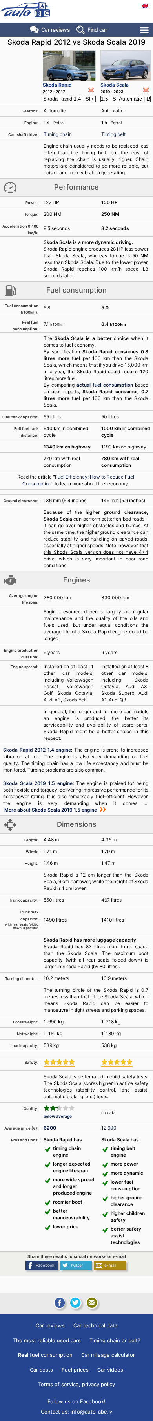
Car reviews (55, 29)
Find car (97, 29)
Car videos (110, 1370)
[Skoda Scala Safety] (117, 1063)
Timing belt (113, 134)
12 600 (109, 1128)
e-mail (110, 1265)
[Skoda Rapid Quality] (59, 1108)
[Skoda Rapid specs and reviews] (69, 65)
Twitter (76, 1265)
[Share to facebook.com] (59, 1302)
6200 (50, 1128)
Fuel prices (75, 1370)
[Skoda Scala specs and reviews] (125, 65)
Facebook (45, 1265)
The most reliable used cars (47, 1340)
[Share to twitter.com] (75, 1302)
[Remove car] (91, 90)
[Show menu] (145, 30)
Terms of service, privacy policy (76, 1384)
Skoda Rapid (57, 85)
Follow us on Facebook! (76, 1401)
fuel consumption (45, 1355)
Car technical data (95, 1325)
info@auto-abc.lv (91, 1411)
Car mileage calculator (108, 1355)
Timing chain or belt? (114, 1340)
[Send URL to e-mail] (92, 1302)
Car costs (41, 1370)
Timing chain (58, 134)
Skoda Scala (114, 85)
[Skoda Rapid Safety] (59, 1063)
